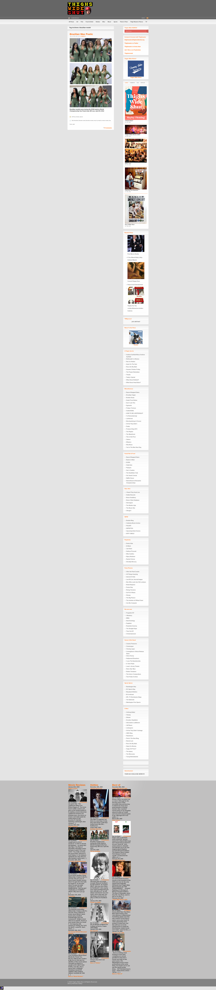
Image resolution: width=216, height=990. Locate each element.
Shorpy (128, 595)
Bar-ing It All (94, 931)
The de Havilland (95, 851)
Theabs (128, 374)
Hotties (98, 21)
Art (77, 21)
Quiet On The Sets (131, 364)
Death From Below (131, 400)
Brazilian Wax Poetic (81, 34)
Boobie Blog (130, 520)
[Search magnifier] (148, 31)
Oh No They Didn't (131, 423)
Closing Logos (130, 649)
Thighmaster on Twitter (131, 43)
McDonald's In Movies (132, 359)
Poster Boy (129, 587)
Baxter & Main (130, 459)
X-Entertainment (131, 633)
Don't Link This (130, 403)
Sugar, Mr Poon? (131, 749)
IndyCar (100, 120)
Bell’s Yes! (128, 163)
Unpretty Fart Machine (131, 190)
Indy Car (96, 120)
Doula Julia (129, 543)
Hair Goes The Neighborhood (77, 861)
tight (74, 124)
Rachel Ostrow (130, 559)
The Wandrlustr (130, 434)
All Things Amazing (132, 574)
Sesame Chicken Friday (133, 369)
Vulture (128, 439)
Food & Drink (89, 21)
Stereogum (129, 502)
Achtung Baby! (130, 712)
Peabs (128, 426)
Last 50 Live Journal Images (134, 579)
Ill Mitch (128, 546)
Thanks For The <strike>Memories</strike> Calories (135, 308)
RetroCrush (129, 741)
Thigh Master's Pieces (136, 21)
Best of (116, 785)
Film (82, 21)
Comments (132, 82)
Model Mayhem (130, 584)
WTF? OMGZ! (130, 533)
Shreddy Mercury (131, 561)
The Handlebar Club (132, 473)
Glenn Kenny (130, 656)
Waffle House (130, 478)
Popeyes (128, 467)
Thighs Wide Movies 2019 (119, 899)
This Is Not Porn (131, 437)
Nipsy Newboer (130, 556)
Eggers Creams (72, 788)
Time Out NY (130, 631)
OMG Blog (129, 733)
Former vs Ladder (95, 902)
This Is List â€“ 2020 (118, 933)
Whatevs (128, 442)
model (103, 120)
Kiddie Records (130, 495)
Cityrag (128, 714)
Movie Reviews (76, 785)
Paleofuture (129, 735)
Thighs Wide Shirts (135, 77)
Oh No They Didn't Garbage (134, 730)
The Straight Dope (131, 628)
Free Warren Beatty (133, 254)
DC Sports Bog (130, 689)
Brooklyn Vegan (131, 395)
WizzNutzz (129, 444)
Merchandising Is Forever (133, 421)
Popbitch (129, 623)
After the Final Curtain (132, 571)
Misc (103, 21)
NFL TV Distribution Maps (133, 697)
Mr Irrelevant (130, 694)
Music (109, 21)
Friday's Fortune (131, 408)
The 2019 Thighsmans (118, 860)
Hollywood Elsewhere (132, 658)
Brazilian (76, 120)
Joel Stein (129, 548)
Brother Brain (130, 397)
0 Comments (83, 36)
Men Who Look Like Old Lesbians (136, 582)
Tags (138, 82)
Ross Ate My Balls (131, 366)
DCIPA (128, 462)
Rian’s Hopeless (73, 826)
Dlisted (128, 717)
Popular (143, 82)
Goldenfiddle (130, 410)
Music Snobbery (131, 497)
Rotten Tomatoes (131, 671)
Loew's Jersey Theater (132, 666)
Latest (126, 82)
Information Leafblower (133, 722)
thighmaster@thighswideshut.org (134, 40)
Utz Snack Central (131, 475)
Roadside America (131, 626)
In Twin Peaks (130, 663)
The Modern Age (131, 505)
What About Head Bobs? (133, 382)
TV (146, 21)
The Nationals (130, 699)
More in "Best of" (117, 973)
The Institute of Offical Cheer (134, 600)
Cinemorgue (129, 646)
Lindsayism (129, 728)
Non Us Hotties (130, 361)
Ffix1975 (128, 525)
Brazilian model (82, 120)
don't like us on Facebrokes (133, 50)
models (107, 120)
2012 (73, 120)
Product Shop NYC (131, 429)
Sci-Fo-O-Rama (130, 592)
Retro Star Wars (131, 669)
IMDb (127, 618)
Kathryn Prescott (131, 551)
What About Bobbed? (132, 380)
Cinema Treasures (131, 643)
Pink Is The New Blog (132, 738)
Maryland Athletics (131, 692)
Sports (115, 21)
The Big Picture (130, 597)
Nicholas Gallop (77, 983)
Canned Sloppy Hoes (133, 281)
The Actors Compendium (133, 674)
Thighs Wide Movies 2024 (132, 134)
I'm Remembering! (131, 416)
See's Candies (130, 470)
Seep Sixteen (116, 820)
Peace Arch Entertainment (135, 284)
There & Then (124, 21)
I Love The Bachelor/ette (133, 661)
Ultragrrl (128, 510)
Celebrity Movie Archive (133, 523)
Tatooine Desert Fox (96, 788)
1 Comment (127, 797)
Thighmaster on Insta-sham (133, 46)
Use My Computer (131, 603)
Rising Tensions (131, 590)
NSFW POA (129, 528)
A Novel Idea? (129, 120)
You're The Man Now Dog (133, 447)
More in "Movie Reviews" (75, 976)
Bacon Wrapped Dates (132, 392)
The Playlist (129, 431)
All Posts (71, 21)
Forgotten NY (130, 613)
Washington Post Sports (133, 702)
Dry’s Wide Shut (129, 224)
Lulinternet (129, 418)
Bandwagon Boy (131, 686)
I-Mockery (129, 615)
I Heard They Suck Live (133, 492)
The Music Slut (130, 508)
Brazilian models (89, 120)
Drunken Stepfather (132, 720)
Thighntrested (129, 53)
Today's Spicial (130, 377)
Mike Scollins (130, 554)
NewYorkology (130, 620)
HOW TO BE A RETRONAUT (134, 413)
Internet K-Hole (130, 577)
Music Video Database (132, 500)
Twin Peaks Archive (132, 676)
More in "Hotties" (95, 963)
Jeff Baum (129, 725)
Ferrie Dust (71, 896)
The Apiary (129, 751)
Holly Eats (129, 465)
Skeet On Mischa (131, 746)
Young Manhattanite (132, 756)
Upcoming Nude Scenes (133, 531)
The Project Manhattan (133, 372)
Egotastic (129, 405)
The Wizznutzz (130, 754)
